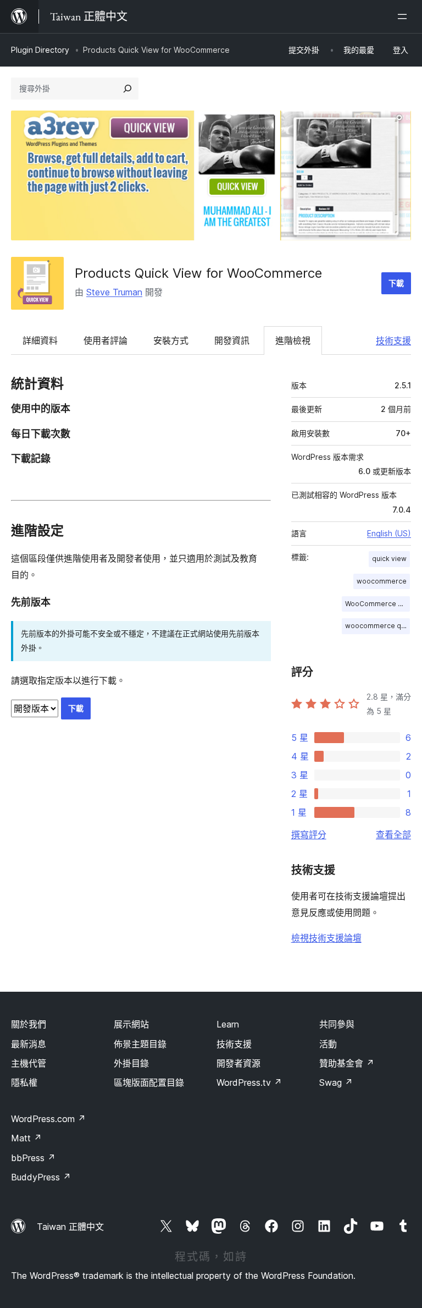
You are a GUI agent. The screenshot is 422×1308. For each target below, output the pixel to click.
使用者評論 (105, 340)
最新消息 (28, 1043)
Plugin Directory (40, 49)
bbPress (33, 1157)
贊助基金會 (346, 1063)
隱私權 (24, 1082)
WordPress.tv (249, 1082)
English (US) (389, 533)
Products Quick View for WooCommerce (198, 273)
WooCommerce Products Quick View (377, 604)
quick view (389, 558)
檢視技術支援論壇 (326, 937)
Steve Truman (114, 292)
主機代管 (28, 1063)
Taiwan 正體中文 (70, 1226)
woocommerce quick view (377, 626)
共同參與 (336, 1024)
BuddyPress (41, 1177)
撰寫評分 (308, 834)
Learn (227, 1024)
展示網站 (131, 1024)
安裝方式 (170, 340)
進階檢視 (292, 340)
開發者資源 (238, 1063)
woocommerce (382, 581)
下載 (396, 283)
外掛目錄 (131, 1063)
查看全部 (393, 834)
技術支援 (393, 340)
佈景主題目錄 (140, 1043)
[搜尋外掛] (127, 89)
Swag (336, 1082)
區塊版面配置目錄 (149, 1082)
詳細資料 (40, 340)
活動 (328, 1043)
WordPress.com (48, 1118)
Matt (26, 1138)
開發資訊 (231, 340)
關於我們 (28, 1024)
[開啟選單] (404, 16)
